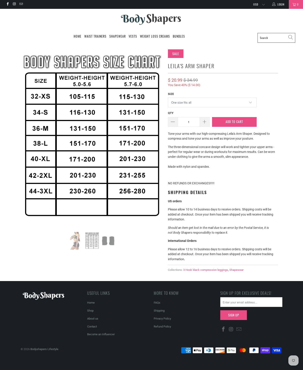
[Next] (156, 137)
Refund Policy (162, 326)
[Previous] (28, 137)
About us (92, 318)
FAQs (157, 302)
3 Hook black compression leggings (205, 270)
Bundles (179, 36)
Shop (90, 310)
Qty (170, 113)
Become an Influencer (101, 334)
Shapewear (117, 36)
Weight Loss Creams (155, 36)
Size (171, 94)
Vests (133, 36)
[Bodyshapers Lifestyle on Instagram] (14, 4)
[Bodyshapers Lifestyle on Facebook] (7, 4)
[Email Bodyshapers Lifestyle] (21, 4)
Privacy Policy (162, 318)
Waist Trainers (95, 36)
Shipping (159, 310)
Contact (92, 326)
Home (77, 36)
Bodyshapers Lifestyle (44, 349)
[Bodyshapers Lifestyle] (151, 19)
